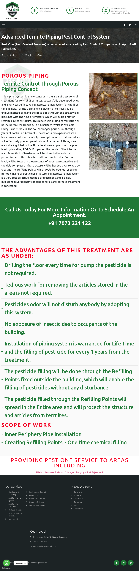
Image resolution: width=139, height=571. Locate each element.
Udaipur (40, 472)
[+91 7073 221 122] (70, 10)
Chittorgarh (69, 472)
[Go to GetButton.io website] (6, 568)
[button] (3, 25)
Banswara (49, 472)
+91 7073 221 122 (82, 8)
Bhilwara (59, 472)
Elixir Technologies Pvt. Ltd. (36, 563)
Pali (89, 472)
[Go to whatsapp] (6, 563)
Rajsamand (97, 472)
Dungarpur (81, 472)
